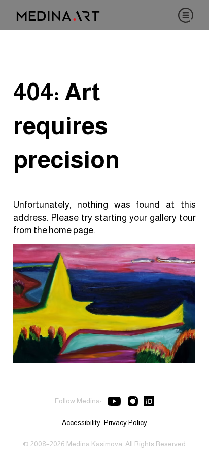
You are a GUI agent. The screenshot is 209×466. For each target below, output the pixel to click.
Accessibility (81, 422)
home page (71, 230)
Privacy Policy (125, 422)
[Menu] (186, 15)
